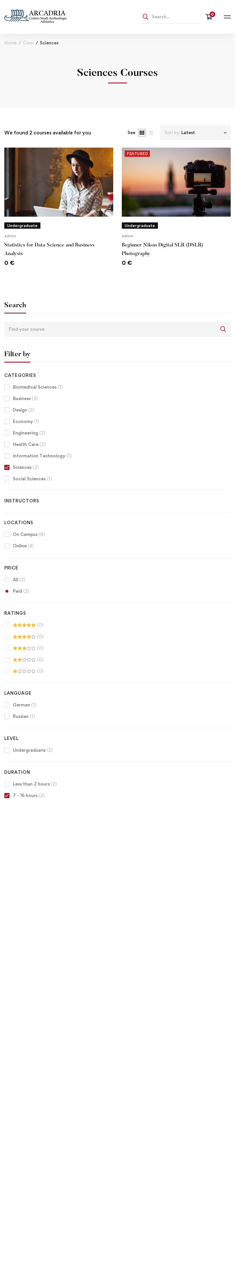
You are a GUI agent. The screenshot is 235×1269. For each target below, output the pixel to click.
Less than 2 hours (35, 784)
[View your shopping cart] (210, 17)
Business (25, 398)
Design (23, 410)
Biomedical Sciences (38, 387)
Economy (26, 421)
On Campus (29, 534)
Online (23, 546)
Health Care (29, 444)
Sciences (26, 467)
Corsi (28, 43)
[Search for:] (171, 16)
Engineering (29, 433)
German (24, 705)
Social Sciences (32, 478)
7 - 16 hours (29, 795)
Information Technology (42, 456)
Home (10, 43)
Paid (21, 591)
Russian (24, 716)
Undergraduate (33, 750)
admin (10, 235)
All (19, 579)
